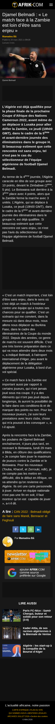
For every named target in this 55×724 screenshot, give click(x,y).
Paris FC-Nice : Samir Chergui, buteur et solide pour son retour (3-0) (37, 615)
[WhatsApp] (31, 529)
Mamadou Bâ (9, 36)
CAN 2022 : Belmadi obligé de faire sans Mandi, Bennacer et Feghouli (26, 516)
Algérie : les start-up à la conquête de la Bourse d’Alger (37, 648)
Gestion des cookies (39, 716)
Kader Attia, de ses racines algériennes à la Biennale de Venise (37, 631)
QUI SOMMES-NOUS (17, 713)
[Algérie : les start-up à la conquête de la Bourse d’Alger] (11, 650)
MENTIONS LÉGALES (37, 713)
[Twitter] (23, 529)
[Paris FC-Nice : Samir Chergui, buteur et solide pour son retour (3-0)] (11, 615)
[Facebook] (16, 529)
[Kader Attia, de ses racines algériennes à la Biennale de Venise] (11, 633)
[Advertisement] (27, 93)
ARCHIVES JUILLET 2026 (18, 716)
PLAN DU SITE (36, 710)
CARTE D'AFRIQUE (20, 710)
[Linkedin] (38, 529)
